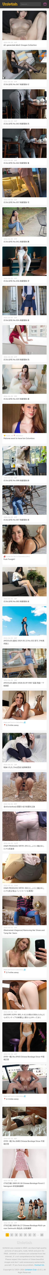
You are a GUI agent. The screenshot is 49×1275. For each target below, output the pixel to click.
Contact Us (39, 1265)
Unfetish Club (31, 1269)
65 (42, 1234)
